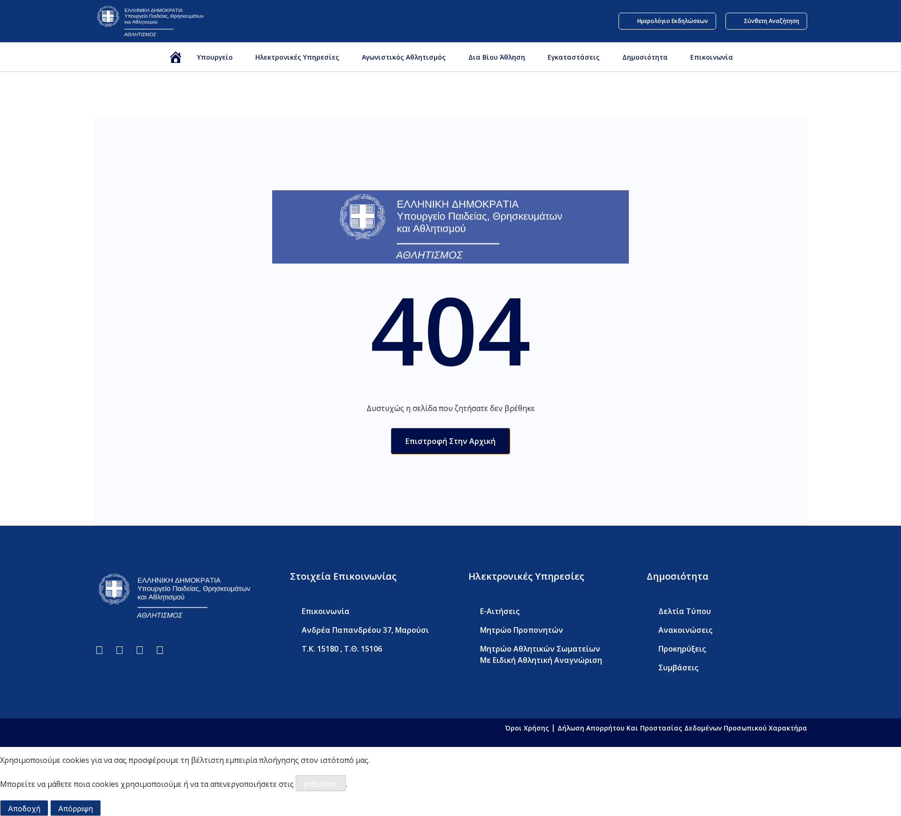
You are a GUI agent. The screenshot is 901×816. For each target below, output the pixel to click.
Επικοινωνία (711, 57)
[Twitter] (119, 650)
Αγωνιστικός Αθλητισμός (404, 57)
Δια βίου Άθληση (496, 57)
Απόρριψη (75, 808)
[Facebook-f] (99, 650)
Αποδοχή (24, 808)
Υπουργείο (215, 57)
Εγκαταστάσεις (574, 57)
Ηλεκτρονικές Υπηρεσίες (297, 57)
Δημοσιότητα (645, 57)
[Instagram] (159, 650)
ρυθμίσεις (321, 783)
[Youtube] (139, 650)
